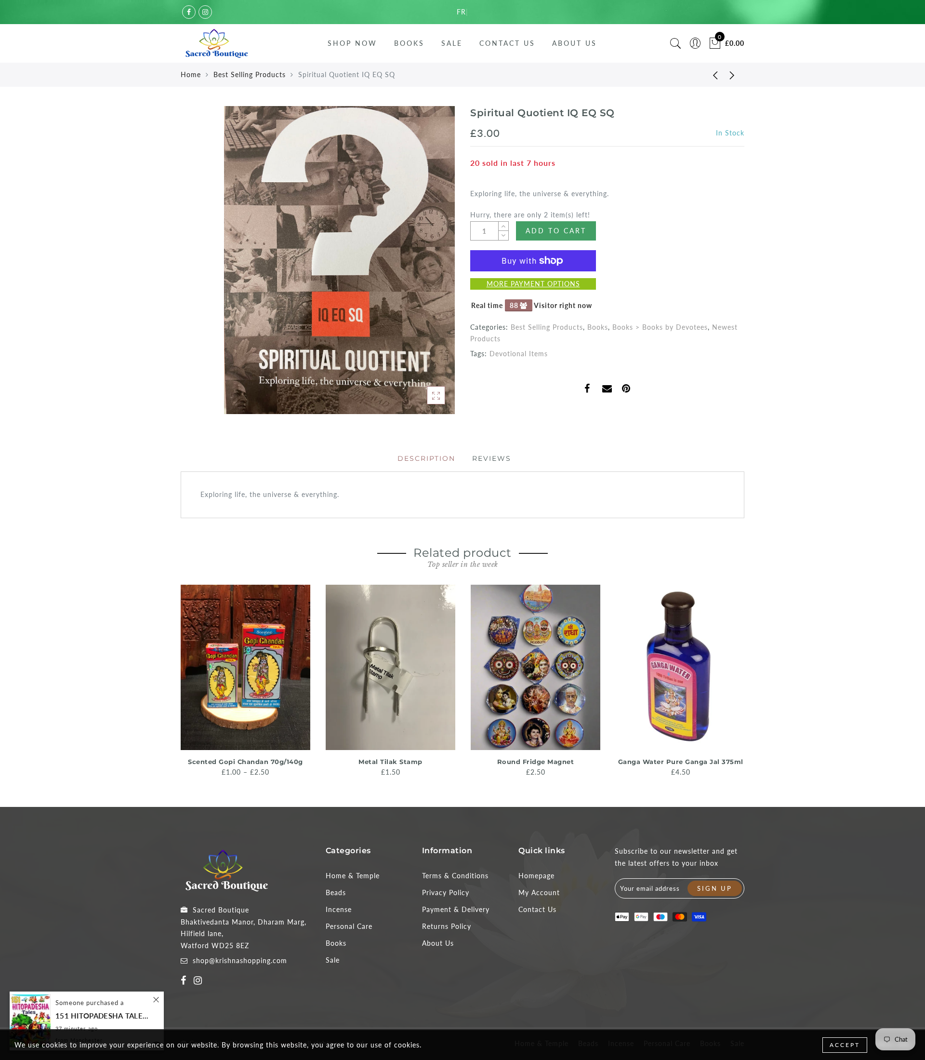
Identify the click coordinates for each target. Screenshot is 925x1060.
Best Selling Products (249, 74)
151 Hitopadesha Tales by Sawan (103, 1016)
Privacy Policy (445, 892)
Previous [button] (174, 680)
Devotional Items (518, 353)
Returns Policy (446, 926)
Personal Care (349, 926)
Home (191, 74)
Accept (845, 1044)
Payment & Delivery (455, 909)
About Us (574, 43)
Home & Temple (353, 876)
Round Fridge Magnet (535, 761)
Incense (339, 909)
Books (409, 43)
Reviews (491, 458)
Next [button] (738, 680)
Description (426, 458)
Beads (336, 892)
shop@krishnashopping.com (240, 960)
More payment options (533, 284)
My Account (539, 892)
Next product (732, 74)
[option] (245, 681)
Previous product (708, 74)
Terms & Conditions (455, 876)
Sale (451, 43)
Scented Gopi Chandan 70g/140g (245, 761)
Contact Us (507, 43)
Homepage (536, 876)
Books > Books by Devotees (660, 327)
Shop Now (352, 43)
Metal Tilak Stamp (390, 761)
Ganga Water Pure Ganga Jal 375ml (680, 761)
